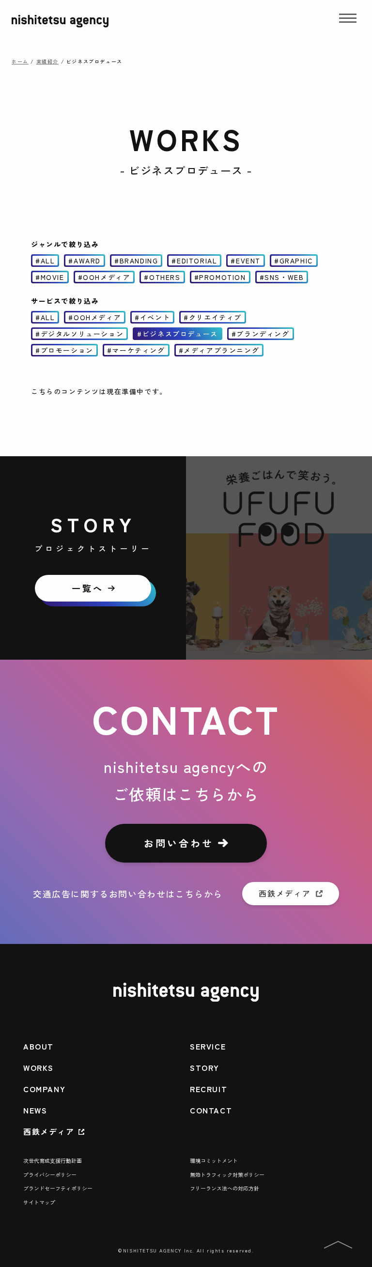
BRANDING (139, 260)
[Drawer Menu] (347, 21)
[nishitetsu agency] (60, 27)
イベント (155, 317)
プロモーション (67, 350)
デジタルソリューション (82, 334)
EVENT (248, 260)
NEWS (35, 1110)
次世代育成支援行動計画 (52, 1160)
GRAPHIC (296, 260)
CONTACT (211, 1110)
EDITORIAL (197, 260)
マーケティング (138, 350)
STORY (204, 1067)
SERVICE (208, 1046)
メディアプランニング (221, 350)
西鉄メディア (49, 1131)
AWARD (87, 260)
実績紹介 (47, 61)
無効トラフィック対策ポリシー (227, 1174)
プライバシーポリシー (50, 1174)
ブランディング (262, 334)
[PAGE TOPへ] (338, 1246)
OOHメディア (106, 277)
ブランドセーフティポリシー (58, 1188)
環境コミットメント (214, 1160)
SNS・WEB (284, 277)
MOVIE (52, 277)
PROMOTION (222, 277)
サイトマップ (39, 1202)
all (48, 260)
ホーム (20, 61)
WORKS (38, 1067)
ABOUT (38, 1046)
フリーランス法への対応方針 (224, 1188)
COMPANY (44, 1089)
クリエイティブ (215, 317)
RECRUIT (208, 1089)
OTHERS (165, 277)
